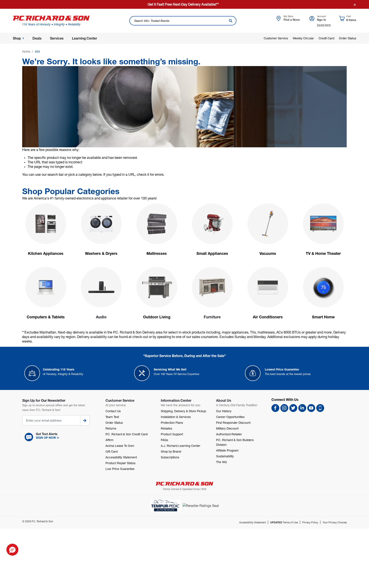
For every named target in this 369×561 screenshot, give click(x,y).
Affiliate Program (227, 450)
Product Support (172, 434)
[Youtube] (311, 408)
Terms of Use (284, 522)
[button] (59, 437)
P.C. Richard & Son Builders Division (235, 442)
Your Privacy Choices (334, 522)
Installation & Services (176, 417)
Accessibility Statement (121, 457)
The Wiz (221, 462)
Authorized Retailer (229, 434)
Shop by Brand (171, 451)
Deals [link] (36, 38)
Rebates (166, 428)
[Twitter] (293, 408)
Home (26, 51)
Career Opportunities (230, 417)
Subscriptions (170, 457)
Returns (110, 428)
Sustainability (225, 456)
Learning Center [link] (84, 38)
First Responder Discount (233, 422)
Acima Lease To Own (119, 445)
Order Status (347, 38)
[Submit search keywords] (230, 20)
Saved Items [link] (324, 25)
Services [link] (56, 38)
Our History (223, 411)
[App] (320, 408)
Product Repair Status (120, 463)
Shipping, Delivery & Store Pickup (183, 411)
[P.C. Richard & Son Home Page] (184, 483)
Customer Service (276, 38)
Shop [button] (17, 38)
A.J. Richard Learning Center (180, 445)
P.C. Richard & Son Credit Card (126, 434)
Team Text (112, 417)
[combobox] (182, 20)
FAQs (164, 440)
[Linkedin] (302, 408)
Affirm (109, 440)
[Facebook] (275, 408)
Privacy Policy (310, 522)
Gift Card (111, 451)
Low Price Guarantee (120, 469)
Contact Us (113, 411)
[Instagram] (284, 408)
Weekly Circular (303, 38)
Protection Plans (172, 422)
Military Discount (227, 428)
